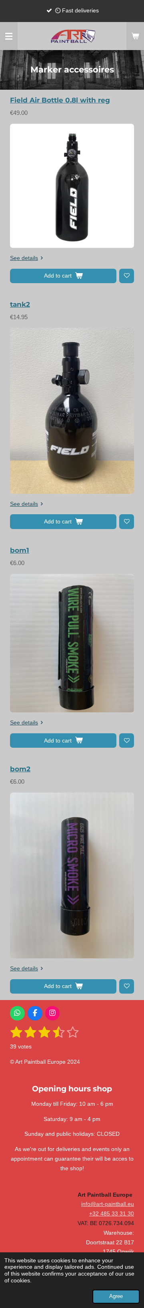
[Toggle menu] (9, 36)
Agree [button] (116, 1296)
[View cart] (135, 36)
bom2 (20, 769)
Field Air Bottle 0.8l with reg (60, 100)
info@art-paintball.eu (107, 1204)
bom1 (19, 550)
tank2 (20, 304)
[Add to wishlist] (126, 276)
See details (24, 258)
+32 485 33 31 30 (111, 1213)
